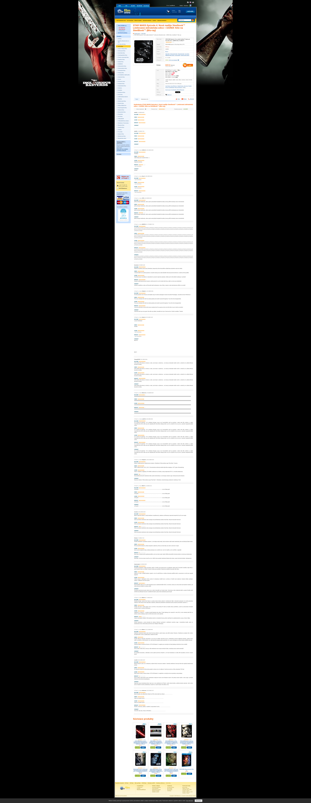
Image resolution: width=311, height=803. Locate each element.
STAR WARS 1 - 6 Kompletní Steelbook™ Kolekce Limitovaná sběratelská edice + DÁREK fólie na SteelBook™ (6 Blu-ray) (155, 742)
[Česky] (188, 2)
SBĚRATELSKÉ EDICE (169, 55)
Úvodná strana (137, 33)
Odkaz (185, 99)
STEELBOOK (177, 55)
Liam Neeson (167, 85)
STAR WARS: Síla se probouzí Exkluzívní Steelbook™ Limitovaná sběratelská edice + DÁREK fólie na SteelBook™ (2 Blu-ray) (140, 742)
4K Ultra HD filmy (170, 787)
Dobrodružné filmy (174, 53)
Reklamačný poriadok (156, 789)
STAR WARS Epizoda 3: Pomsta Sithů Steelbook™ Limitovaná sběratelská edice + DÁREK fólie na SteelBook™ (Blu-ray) (140, 771)
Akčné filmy (168, 783)
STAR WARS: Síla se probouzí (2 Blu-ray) (186, 770)
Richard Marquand (180, 89)
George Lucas (168, 89)
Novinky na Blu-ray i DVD (187, 791)
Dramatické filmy (181, 53)
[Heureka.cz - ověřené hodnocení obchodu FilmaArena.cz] (123, 221)
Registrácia (186, 5)
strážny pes (169, 94)
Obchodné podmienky (147, 20)
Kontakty (154, 20)
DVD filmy (169, 790)
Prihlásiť (181, 5)
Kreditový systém (155, 791)
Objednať (192, 99)
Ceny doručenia (130, 20)
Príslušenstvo (122, 30)
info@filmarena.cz (123, 188)
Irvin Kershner (174, 89)
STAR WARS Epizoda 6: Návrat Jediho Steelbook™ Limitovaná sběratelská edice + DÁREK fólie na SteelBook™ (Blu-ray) (155, 771)
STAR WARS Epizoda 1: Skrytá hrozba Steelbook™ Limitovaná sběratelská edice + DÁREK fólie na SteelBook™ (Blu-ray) (171, 742)
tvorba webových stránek (191, 795)
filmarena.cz (179, 795)
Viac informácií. (189, 800)
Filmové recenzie (185, 788)
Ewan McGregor (174, 85)
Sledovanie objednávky (161, 20)
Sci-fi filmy (187, 53)
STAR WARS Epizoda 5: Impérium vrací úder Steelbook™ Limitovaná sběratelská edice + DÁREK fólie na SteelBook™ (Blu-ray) (186, 742)
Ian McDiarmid (171, 87)
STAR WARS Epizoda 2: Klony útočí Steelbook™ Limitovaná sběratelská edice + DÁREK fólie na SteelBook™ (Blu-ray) (171, 771)
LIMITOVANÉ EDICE (185, 55)
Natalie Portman (181, 85)
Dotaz (178, 99)
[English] (193, 2)
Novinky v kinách (185, 790)
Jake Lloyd (186, 85)
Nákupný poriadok (138, 20)
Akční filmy (143, 33)
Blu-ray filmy (169, 788)
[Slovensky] (190, 2)
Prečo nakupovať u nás (121, 20)
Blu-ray (166, 51)
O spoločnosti (139, 787)
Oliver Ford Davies (178, 87)
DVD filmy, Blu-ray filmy (187, 789)
